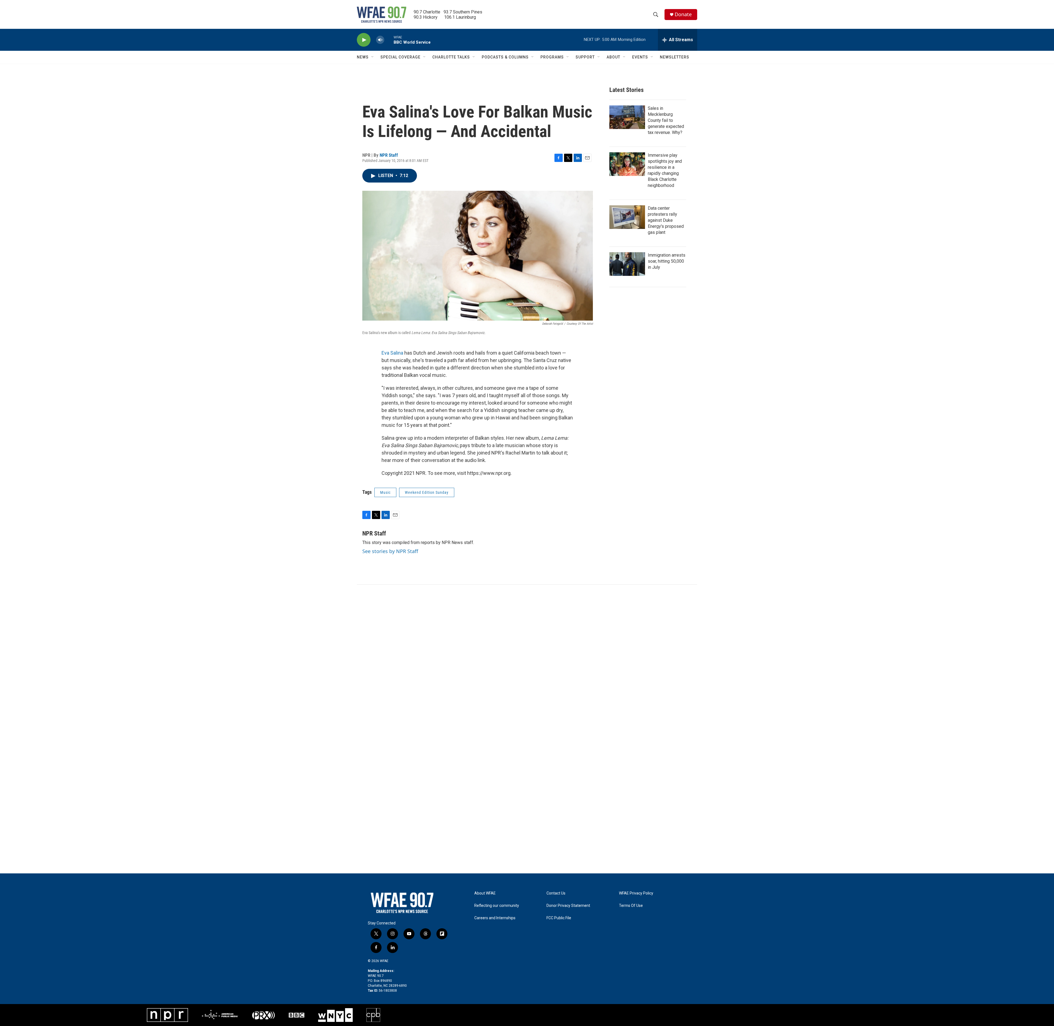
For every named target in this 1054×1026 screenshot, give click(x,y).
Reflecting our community (496, 906)
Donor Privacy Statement (568, 906)
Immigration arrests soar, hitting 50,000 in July (666, 261)
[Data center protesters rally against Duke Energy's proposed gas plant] (627, 217)
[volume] (380, 40)
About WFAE (485, 893)
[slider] (389, 40)
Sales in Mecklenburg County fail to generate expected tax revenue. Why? (666, 120)
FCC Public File (558, 918)
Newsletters (674, 57)
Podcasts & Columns (505, 57)
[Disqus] (527, 658)
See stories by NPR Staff (390, 551)
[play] (363, 40)
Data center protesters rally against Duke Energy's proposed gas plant (666, 220)
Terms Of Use (631, 906)
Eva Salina (392, 353)
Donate (683, 14)
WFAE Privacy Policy (636, 893)
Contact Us (555, 893)
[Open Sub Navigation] (373, 57)
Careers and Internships (494, 918)
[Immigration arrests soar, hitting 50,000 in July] (627, 264)
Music (385, 492)
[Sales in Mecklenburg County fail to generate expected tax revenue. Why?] (627, 117)
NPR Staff (389, 155)
